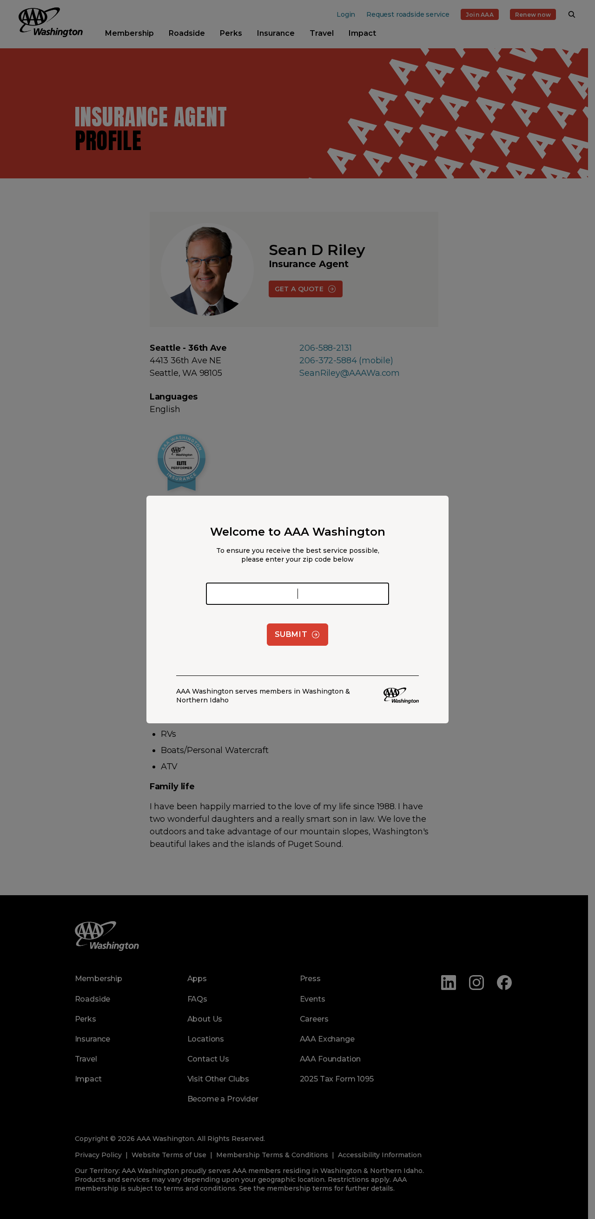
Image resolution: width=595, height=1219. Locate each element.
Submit (291, 634)
